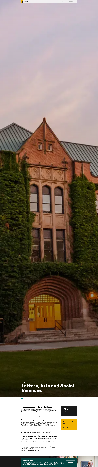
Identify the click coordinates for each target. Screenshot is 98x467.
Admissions (71, 1)
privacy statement (54, 464)
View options (65, 414)
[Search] (24, 1)
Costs (67, 1)
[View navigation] (75, 1)
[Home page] (22, 1)
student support (28, 450)
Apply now (65, 427)
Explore (63, 1)
